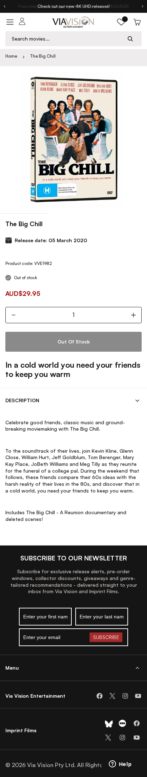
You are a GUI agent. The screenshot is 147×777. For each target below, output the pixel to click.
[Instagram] (125, 695)
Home (11, 56)
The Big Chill (43, 56)
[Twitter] (112, 695)
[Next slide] (142, 6)
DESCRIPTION (22, 400)
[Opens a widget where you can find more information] (120, 764)
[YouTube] (138, 695)
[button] (121, 22)
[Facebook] (99, 695)
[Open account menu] (22, 22)
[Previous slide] (4, 6)
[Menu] (10, 22)
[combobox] (66, 38)
